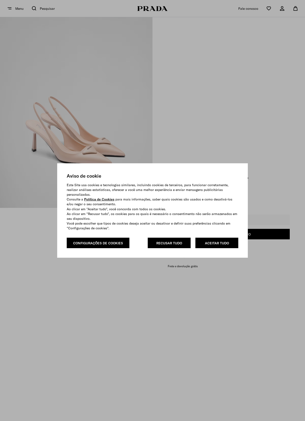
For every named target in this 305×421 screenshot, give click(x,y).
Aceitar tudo (217, 243)
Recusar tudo (169, 243)
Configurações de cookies (98, 243)
